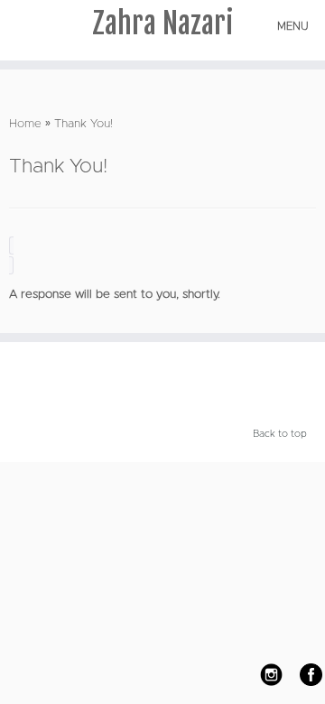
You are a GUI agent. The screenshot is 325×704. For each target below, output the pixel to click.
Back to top (280, 434)
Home (25, 124)
